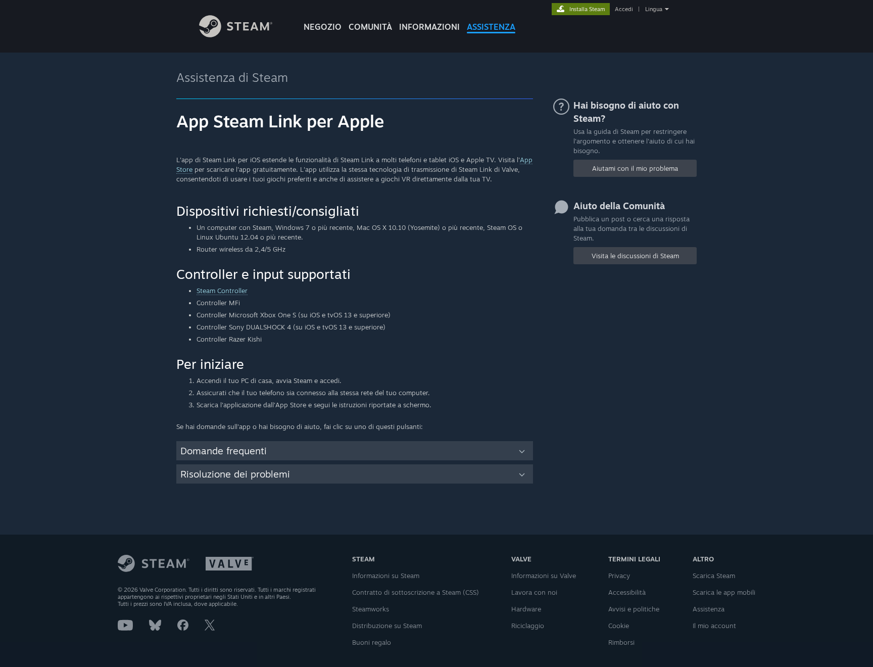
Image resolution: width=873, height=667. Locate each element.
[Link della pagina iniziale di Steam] (235, 34)
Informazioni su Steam (385, 575)
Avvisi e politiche (633, 609)
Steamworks (370, 609)
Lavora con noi (534, 592)
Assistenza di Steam (232, 77)
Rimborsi (621, 642)
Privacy (619, 575)
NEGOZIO (323, 27)
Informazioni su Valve (543, 575)
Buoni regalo (371, 642)
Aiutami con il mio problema (635, 168)
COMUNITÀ (370, 27)
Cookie (618, 626)
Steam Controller (222, 291)
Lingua (653, 9)
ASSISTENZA (491, 27)
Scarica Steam (714, 575)
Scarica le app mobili (724, 592)
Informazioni (429, 27)
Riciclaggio (527, 626)
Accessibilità (627, 592)
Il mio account (714, 626)
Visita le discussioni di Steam (635, 256)
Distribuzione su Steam (387, 626)
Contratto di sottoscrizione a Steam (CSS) (415, 592)
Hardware (526, 609)
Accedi (624, 9)
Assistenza (708, 609)
